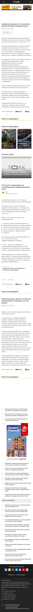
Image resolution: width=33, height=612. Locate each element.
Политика (7, 193)
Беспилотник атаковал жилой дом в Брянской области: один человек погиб (18, 559)
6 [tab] (22, 180)
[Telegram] (3, 32)
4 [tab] (17, 180)
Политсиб (4, 28)
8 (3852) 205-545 (7, 595)
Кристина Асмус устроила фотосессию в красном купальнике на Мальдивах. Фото (16, 414)
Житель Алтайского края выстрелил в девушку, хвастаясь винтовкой (15, 554)
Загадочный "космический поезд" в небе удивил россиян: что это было (16, 515)
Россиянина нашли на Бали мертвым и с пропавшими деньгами (16, 419)
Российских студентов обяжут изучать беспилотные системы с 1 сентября (16, 535)
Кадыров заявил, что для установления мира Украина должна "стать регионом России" (16, 172)
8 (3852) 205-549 (7, 597)
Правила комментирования (11, 607)
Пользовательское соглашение (12, 605)
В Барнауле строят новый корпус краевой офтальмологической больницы (16, 478)
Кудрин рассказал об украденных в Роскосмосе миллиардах (14, 269)
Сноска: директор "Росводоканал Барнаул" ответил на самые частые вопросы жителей (17, 473)
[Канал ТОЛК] (27, 111)
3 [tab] (15, 180)
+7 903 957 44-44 (7, 591)
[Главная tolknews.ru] (16, 2)
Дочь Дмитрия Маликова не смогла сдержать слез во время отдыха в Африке (17, 520)
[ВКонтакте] (7, 32)
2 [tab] (13, 180)
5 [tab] (20, 180)
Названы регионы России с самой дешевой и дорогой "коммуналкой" (17, 505)
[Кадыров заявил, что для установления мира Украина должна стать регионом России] (16, 167)
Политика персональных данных (12, 604)
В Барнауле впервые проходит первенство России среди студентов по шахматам (17, 464)
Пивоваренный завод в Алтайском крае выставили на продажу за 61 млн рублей (16, 409)
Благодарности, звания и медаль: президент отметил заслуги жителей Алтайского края (17, 525)
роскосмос (11, 279)
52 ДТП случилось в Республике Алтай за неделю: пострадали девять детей (16, 469)
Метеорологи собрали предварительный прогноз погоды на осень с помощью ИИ (16, 510)
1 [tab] (11, 180)
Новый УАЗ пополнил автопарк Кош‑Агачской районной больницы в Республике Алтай (18, 495)
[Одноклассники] (11, 32)
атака (3, 279)
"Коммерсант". (6, 213)
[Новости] (18, 111)
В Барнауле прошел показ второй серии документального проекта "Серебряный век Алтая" (17, 489)
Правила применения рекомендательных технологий (17, 608)
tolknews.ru (8, 580)
